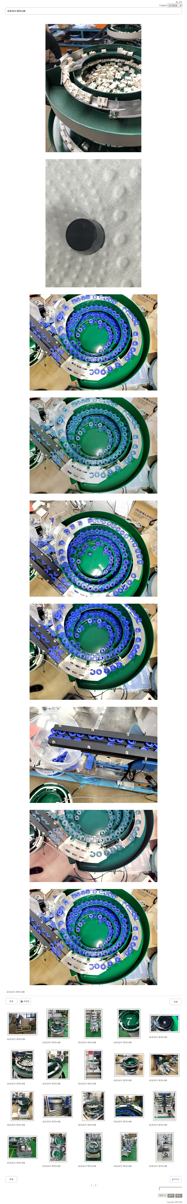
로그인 (179, 2)
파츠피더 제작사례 (16, 1039)
